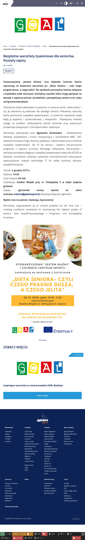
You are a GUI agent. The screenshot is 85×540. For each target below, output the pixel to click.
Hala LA (46, 461)
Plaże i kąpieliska (49, 431)
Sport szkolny (69, 427)
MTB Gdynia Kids (30, 446)
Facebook (8, 431)
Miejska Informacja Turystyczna (50, 452)
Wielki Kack (8, 498)
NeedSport (28, 449)
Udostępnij (42, 340)
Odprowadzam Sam (31, 451)
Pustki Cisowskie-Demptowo (11, 494)
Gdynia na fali (29, 441)
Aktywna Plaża (29, 434)
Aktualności (9, 427)
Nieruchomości (49, 493)
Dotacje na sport (49, 488)
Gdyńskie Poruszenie (32, 444)
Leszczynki (8, 488)
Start (5, 46)
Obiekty (47, 427)
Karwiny (7, 486)
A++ (61, 3)
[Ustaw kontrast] (66, 3)
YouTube (7, 439)
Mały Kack (8, 491)
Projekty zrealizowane (29, 460)
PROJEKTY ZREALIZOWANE (29, 46)
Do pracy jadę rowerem (29, 437)
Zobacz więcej (42, 395)
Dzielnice (8, 479)
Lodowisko (48, 446)
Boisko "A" (47, 463)
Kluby (27, 479)
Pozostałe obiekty (50, 468)
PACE (26, 470)
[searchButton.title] (77, 3)
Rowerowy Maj (30, 454)
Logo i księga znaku (70, 491)
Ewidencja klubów (50, 491)
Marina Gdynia (49, 434)
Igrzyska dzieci (69, 431)
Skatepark (47, 456)
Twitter (7, 434)
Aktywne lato (29, 465)
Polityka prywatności (71, 500)
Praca (66, 493)
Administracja (49, 479)
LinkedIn (8, 441)
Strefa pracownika (11, 506)
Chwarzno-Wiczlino (11, 483)
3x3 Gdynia (28, 431)
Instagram (8, 436)
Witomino (8, 500)
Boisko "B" (47, 466)
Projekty (13, 46)
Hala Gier (47, 459)
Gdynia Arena (48, 439)
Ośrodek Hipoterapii (51, 449)
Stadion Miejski (49, 436)
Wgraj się (28, 456)
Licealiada (67, 439)
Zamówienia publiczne (48, 484)
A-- (57, 3)
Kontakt (66, 483)
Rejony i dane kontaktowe (68, 442)
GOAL (44, 46)
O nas (66, 479)
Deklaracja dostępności (68, 497)
